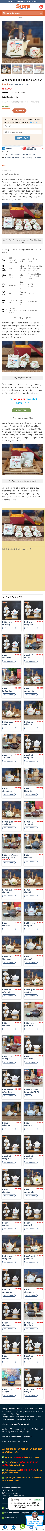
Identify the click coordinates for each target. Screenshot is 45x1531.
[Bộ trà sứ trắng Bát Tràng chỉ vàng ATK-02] (11, 1144)
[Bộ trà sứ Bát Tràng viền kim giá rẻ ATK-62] (33, 1144)
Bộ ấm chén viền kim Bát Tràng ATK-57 (7, 1024)
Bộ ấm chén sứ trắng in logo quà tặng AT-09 (29, 957)
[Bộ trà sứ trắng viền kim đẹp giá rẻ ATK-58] (11, 978)
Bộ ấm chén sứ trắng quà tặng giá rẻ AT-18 (7, 1357)
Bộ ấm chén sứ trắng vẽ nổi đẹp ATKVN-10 (7, 1224)
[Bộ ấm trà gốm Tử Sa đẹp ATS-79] (33, 1011)
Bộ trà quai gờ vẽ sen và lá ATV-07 (29, 991)
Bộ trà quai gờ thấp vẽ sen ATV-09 (7, 823)
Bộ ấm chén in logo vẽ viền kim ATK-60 (6, 1190)
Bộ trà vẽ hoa (37, 158)
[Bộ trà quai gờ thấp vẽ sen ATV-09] (11, 810)
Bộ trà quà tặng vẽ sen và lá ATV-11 (7, 891)
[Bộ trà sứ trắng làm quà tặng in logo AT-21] (33, 710)
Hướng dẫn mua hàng (10, 1493)
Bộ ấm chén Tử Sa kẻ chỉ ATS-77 (7, 924)
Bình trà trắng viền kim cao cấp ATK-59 (29, 623)
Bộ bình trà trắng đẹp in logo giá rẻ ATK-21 (29, 924)
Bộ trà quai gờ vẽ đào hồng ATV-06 (7, 723)
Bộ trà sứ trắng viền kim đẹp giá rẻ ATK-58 (7, 991)
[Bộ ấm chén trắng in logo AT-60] (33, 1211)
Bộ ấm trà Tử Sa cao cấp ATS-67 (10, 856)
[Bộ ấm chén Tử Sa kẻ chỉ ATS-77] (11, 911)
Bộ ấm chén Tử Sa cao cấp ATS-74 (29, 856)
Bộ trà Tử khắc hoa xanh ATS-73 (28, 1324)
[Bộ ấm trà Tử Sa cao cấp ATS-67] (11, 843)
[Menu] (4, 7)
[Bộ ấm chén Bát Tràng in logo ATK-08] (33, 1111)
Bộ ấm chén (22, 17)
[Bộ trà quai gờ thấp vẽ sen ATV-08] (33, 1244)
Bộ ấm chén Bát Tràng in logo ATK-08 (28, 1124)
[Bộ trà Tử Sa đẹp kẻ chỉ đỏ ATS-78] (33, 810)
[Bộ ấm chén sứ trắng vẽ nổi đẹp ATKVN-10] (11, 1211)
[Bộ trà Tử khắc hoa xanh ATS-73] (33, 1311)
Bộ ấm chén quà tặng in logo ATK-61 (7, 789)
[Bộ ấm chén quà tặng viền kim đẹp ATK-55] (11, 1311)
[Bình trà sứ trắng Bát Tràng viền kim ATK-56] (11, 1078)
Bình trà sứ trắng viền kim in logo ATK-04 (7, 1257)
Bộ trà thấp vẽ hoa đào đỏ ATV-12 (29, 891)
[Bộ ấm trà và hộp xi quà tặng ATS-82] (11, 1044)
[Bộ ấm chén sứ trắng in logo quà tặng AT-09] (33, 945)
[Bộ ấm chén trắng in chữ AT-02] (33, 1044)
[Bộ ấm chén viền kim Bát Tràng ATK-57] (11, 1011)
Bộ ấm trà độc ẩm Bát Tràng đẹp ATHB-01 (7, 1390)
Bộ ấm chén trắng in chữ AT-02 (29, 1057)
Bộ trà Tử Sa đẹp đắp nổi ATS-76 (7, 689)
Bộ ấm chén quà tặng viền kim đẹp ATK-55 (6, 1324)
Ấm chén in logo (9, 158)
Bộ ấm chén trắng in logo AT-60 (29, 1224)
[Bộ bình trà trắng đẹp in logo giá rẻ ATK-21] (33, 911)
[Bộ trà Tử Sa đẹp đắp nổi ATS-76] (11, 677)
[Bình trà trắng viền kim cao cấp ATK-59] (33, 610)
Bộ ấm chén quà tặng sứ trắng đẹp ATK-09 (29, 1290)
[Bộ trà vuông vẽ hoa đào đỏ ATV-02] (33, 677)
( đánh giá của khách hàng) (20, 84)
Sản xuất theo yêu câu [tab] (10, 174)
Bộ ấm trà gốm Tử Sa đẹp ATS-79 (29, 1024)
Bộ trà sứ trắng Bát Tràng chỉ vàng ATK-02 (7, 1157)
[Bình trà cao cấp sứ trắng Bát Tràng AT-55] (11, 1278)
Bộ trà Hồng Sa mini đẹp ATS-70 (28, 789)
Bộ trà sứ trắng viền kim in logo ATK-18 (29, 756)
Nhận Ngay (22, 138)
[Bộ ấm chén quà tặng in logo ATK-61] (11, 777)
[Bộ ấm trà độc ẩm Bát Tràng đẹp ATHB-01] (11, 1377)
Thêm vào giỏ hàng (9, 628)
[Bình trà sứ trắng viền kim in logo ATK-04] (11, 1244)
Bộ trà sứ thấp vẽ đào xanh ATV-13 (6, 957)
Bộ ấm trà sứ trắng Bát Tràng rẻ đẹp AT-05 (7, 623)
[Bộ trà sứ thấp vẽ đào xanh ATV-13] (11, 945)
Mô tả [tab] (4, 166)
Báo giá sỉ (5, 1530)
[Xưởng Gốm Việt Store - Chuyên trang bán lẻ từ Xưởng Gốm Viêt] (23, 6)
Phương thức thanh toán (11, 1488)
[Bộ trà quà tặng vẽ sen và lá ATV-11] (11, 878)
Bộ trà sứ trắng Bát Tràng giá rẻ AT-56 (28, 1357)
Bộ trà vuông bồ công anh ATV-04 (28, 1190)
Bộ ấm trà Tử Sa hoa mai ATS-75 (32, 1090)
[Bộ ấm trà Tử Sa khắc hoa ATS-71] (11, 743)
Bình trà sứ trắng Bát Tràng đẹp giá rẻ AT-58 (29, 1390)
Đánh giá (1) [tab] (6, 170)
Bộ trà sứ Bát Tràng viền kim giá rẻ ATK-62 (29, 1157)
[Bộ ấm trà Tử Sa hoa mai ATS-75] (33, 1078)
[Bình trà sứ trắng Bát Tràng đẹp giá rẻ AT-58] (33, 1377)
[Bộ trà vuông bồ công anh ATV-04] (33, 1178)
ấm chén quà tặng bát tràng (23, 158)
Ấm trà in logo (22, 154)
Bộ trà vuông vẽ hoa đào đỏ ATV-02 (29, 689)
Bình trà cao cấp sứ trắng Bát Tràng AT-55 (7, 1290)
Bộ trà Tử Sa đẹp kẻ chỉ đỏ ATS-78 (29, 823)
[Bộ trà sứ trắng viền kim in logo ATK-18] (33, 743)
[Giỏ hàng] (41, 7)
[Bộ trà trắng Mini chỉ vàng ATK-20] (11, 1111)
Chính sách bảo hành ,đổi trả (13, 1496)
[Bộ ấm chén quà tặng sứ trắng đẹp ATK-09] (33, 1278)
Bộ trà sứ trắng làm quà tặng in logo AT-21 (29, 723)
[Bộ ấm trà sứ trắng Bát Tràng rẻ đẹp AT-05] (11, 610)
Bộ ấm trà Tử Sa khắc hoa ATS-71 (7, 756)
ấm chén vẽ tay (13, 154)
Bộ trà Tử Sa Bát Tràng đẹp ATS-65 (29, 656)
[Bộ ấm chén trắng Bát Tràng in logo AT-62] (11, 643)
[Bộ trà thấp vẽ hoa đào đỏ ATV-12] (33, 878)
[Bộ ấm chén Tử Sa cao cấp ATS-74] (33, 843)
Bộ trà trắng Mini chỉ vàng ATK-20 (7, 1124)
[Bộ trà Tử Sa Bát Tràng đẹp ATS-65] (33, 643)
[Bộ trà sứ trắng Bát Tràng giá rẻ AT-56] (33, 1344)
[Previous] (5, 42)
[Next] (40, 42)
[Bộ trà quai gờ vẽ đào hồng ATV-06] (11, 710)
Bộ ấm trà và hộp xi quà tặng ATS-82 (7, 1057)
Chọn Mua (19, 110)
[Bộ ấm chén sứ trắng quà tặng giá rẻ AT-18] (11, 1344)
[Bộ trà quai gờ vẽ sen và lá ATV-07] (33, 978)
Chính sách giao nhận (10, 1490)
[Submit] (41, 13)
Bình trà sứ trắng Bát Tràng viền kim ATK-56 (7, 1090)
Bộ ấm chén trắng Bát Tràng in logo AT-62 (7, 656)
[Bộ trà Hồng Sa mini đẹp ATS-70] (33, 777)
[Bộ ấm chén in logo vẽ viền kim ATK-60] (11, 1178)
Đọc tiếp (28, 1095)
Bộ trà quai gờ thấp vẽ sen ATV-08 (29, 1257)
